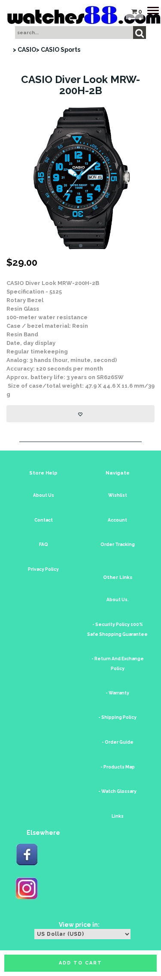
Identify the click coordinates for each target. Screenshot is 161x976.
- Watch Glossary (117, 791)
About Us (43, 495)
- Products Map (117, 767)
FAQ (43, 544)
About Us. (117, 599)
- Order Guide (118, 742)
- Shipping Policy (117, 717)
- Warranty (117, 693)
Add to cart (80, 963)
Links (118, 816)
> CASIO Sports (58, 49)
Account (117, 520)
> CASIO (24, 49)
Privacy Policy (43, 569)
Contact (43, 520)
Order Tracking (117, 544)
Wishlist (117, 495)
